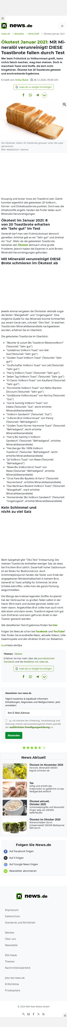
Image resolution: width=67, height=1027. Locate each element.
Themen (10, 961)
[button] (33, 87)
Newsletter (11, 945)
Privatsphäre (12, 990)
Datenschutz (12, 916)
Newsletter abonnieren (23, 871)
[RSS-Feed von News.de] (43, 1014)
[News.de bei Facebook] (33, 1014)
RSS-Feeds (11, 955)
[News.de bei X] (38, 1014)
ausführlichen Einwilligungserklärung (30, 727)
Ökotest (18, 653)
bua (3, 645)
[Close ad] (2, 18)
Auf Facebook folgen (21, 851)
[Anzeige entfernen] (65, 1015)
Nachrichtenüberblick (18, 967)
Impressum (12, 910)
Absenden (14, 735)
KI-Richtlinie (12, 984)
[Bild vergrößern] (64, 104)
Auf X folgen (16, 858)
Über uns (10, 939)
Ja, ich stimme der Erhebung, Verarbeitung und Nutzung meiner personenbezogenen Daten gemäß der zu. (33, 724)
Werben (9, 932)
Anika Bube (21, 80)
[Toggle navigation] (62, 25)
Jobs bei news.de (15, 978)
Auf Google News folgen (23, 864)
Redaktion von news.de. (36, 661)
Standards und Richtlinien (20, 922)
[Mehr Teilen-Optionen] (44, 95)
